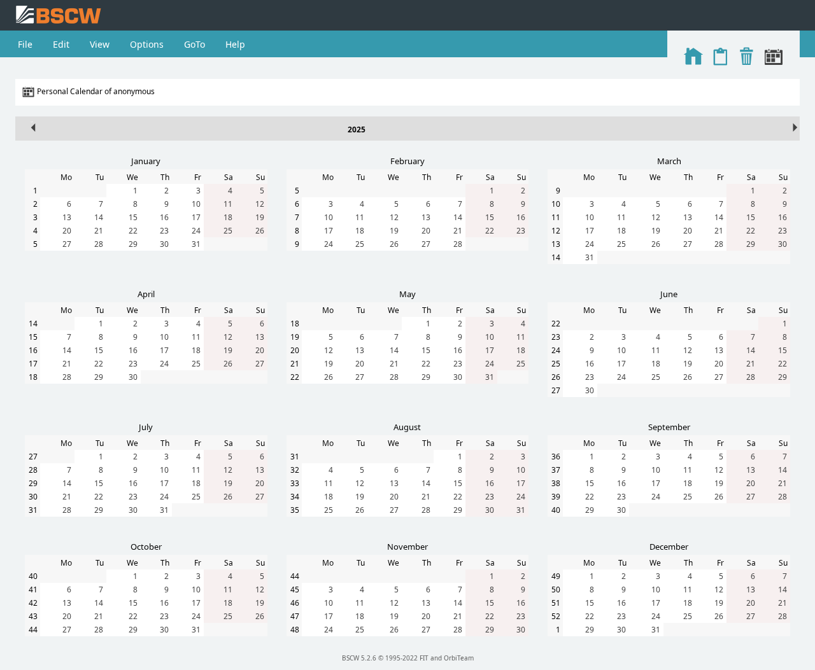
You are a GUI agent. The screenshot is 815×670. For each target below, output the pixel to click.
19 (259, 217)
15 (133, 217)
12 (259, 204)
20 (66, 230)
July (146, 427)
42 (33, 602)
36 (555, 456)
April (146, 294)
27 (66, 244)
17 (196, 217)
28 (98, 244)
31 (196, 244)
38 (555, 483)
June (668, 294)
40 (555, 510)
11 (227, 204)
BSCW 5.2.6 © (362, 657)
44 (33, 629)
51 (555, 602)
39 (555, 496)
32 (294, 469)
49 (555, 576)
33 (294, 483)
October (146, 546)
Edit (61, 44)
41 (33, 589)
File (25, 44)
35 (294, 510)
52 (555, 616)
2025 (356, 129)
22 (133, 230)
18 (227, 217)
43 (33, 616)
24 (196, 230)
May (407, 294)
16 (164, 217)
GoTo (194, 44)
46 (294, 602)
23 (164, 230)
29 (133, 244)
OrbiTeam (459, 657)
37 (555, 469)
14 (98, 217)
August (407, 427)
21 (98, 230)
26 (259, 230)
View (99, 44)
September (669, 427)
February (407, 161)
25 (227, 230)
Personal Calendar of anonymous (96, 91)
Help (235, 44)
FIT (424, 657)
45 (294, 589)
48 (294, 629)
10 (196, 204)
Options (146, 44)
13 (66, 217)
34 (294, 496)
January (145, 161)
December (668, 546)
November (407, 546)
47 (294, 616)
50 (555, 589)
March (669, 161)
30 (164, 244)
